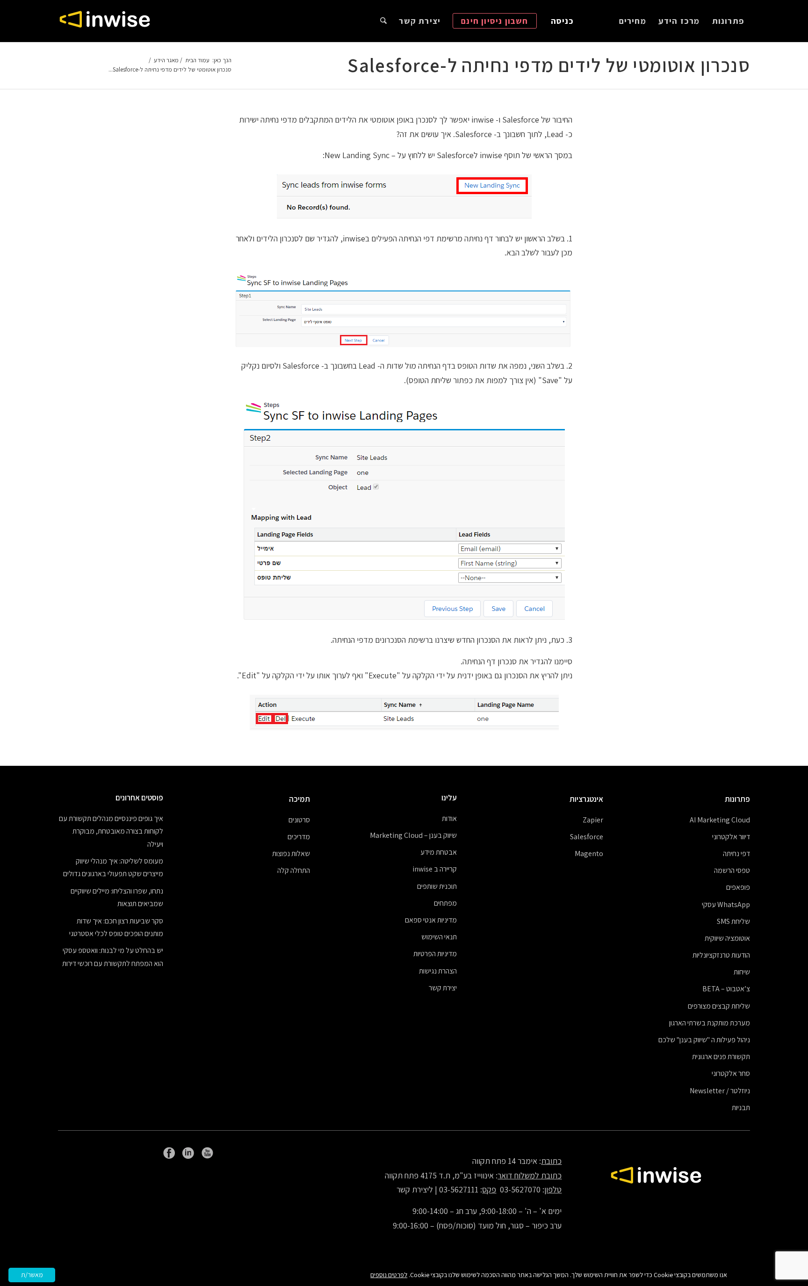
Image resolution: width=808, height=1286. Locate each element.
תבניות (741, 1107)
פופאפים (738, 887)
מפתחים (445, 903)
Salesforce (586, 837)
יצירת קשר (443, 988)
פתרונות (737, 799)
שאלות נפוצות (291, 853)
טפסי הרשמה (732, 870)
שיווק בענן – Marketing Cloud (413, 835)
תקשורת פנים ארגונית (721, 1056)
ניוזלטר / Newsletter (720, 1091)
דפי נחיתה (736, 853)
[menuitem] (728, 21)
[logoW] (105, 21)
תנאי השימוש (439, 937)
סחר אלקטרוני (731, 1073)
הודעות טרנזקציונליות (721, 955)
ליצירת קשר (415, 1189)
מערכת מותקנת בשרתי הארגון (709, 1023)
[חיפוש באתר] (383, 21)
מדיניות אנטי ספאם (431, 920)
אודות (449, 818)
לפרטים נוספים (388, 1275)
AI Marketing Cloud (720, 820)
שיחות (742, 972)
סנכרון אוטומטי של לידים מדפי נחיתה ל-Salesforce (548, 65)
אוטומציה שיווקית (727, 938)
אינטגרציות (586, 799)
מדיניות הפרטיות (435, 954)
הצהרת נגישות (438, 971)
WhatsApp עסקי (726, 904)
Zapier (593, 820)
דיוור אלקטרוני (731, 837)
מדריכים (299, 837)
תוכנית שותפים (437, 886)
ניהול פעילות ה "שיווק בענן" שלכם (704, 1040)
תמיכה (299, 799)
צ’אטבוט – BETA (726, 989)
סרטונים (299, 820)
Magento (589, 853)
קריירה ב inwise (434, 869)
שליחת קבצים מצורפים (719, 1006)
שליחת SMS (733, 921)
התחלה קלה (293, 870)
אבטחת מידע (438, 852)
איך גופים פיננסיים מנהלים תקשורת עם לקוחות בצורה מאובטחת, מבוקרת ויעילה (111, 831)
